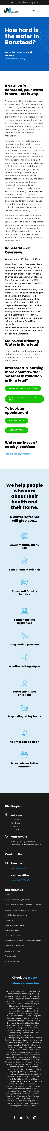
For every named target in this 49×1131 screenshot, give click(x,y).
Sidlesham (36, 1081)
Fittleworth (11, 1035)
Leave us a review (13, 951)
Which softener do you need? (17, 899)
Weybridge (35, 1101)
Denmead (11, 1021)
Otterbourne (10, 1062)
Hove (25, 1047)
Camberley (22, 1011)
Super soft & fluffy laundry (24, 592)
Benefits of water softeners (23, 388)
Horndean (10, 1047)
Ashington (9, 996)
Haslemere (37, 1040)
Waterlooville (22, 1096)
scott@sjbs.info (31, 2)
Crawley (35, 1018)
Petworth (29, 1064)
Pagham (29, 1062)
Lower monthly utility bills (24, 546)
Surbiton (21, 1089)
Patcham (37, 1062)
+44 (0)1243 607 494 (20, 880)
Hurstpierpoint (34, 1047)
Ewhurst (10, 1030)
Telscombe (21, 1091)
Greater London (35, 1037)
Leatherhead (24, 1052)
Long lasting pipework (24, 644)
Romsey (33, 1072)
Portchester (13, 1067)
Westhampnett (33, 1098)
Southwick (21, 1086)
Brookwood (13, 1008)
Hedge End (17, 1045)
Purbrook (20, 1069)
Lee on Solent (35, 1052)
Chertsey (26, 453)
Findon (25, 1033)
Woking (28, 1103)
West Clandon (33, 1096)
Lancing (8, 1052)
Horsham (18, 1047)
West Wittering (12, 1101)
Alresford (36, 991)
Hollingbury (34, 1045)
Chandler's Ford (14, 1013)
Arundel (35, 994)
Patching (10, 1064)
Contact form (16, 430)
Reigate (9, 453)
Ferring (18, 1033)
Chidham (9, 1016)
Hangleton (17, 1040)
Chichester (33, 1013)
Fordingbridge (33, 1035)
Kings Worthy (15, 1050)
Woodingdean (15, 1106)
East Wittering (30, 1025)
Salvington (20, 1076)
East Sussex (18, 1025)
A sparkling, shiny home (24, 716)
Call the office (16, 420)
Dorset (36, 1021)
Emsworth (28, 1028)
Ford (25, 1035)
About (7, 894)
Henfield (25, 1045)
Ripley (19, 1072)
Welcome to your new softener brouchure (23, 940)
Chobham (19, 1016)
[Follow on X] (28, 1117)
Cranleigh (27, 1018)
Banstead (18, 996)
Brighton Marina (15, 1006)
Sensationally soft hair (24, 569)
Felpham (11, 1033)
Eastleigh (19, 1028)
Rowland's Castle (23, 1074)
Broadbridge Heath (29, 1006)
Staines (29, 1086)
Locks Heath (28, 1055)
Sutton (35, 1089)
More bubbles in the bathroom (24, 765)
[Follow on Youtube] (21, 1117)
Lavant (15, 1052)
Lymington (19, 1057)
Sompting (20, 1084)
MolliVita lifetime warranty (16, 915)
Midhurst (16, 1059)
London (37, 1055)
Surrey (28, 1089)
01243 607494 (16, 2)
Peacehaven (20, 1064)
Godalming (9, 1037)
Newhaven (25, 1059)
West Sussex (21, 1098)
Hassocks (9, 1042)
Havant (17, 1042)
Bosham (30, 1001)
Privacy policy (11, 956)
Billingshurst (19, 999)
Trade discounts (12, 930)
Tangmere (12, 1091)
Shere (13, 1081)
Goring (17, 1037)
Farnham (35, 1030)
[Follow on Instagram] (35, 1117)
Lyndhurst (28, 1057)
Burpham (33, 1008)
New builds (9, 920)
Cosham (19, 1018)
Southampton (31, 1084)
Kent (7, 1050)
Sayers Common (32, 1076)
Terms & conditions (13, 961)
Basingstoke (37, 996)
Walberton (17, 1093)
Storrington (12, 1089)
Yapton (33, 1106)
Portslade (22, 1067)
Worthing (26, 1106)
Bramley (29, 1003)
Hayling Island (26, 1042)
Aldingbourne (26, 991)
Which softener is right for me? (22, 398)
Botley (36, 1001)
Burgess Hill (23, 1008)
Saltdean (10, 1076)
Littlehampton (17, 1055)
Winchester (11, 1103)
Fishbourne (33, 1033)
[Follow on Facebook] (14, 1117)
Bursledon (13, 1011)
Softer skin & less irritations (24, 693)
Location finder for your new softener (21, 910)
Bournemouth (10, 1003)
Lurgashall (10, 1057)
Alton (10, 994)
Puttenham (29, 1069)
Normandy (35, 1059)
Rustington (35, 1074)
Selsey (21, 1079)
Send (16, 1079)
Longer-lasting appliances (24, 621)
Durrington (11, 1023)
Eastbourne (21, 1023)
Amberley (17, 994)
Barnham (27, 996)
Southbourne (10, 1086)
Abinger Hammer (13, 991)
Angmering (26, 994)
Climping (36, 1016)
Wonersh (35, 1103)
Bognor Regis (20, 1001)
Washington (11, 1096)
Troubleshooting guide (14, 925)
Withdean (20, 1103)
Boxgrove (21, 1003)
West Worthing (24, 1101)
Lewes (8, 1055)
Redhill (17, 453)
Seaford (10, 1079)
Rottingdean (11, 1074)
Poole (36, 1064)
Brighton (37, 1003)
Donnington (20, 1021)
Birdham (28, 999)
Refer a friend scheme (14, 946)
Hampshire (27, 1040)
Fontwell (19, 1035)
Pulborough (10, 1069)
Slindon (12, 1084)
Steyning (36, 1086)
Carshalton (32, 1011)
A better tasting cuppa (24, 666)
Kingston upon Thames (31, 1050)
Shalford (28, 1079)
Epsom (36, 1028)
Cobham (10, 1018)
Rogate (25, 1072)
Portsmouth (32, 1067)
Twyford (30, 1091)
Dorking (30, 1021)
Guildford (8, 1040)
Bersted (10, 999)
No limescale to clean (24, 742)
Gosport (24, 1037)
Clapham (27, 1016)
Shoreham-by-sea (23, 1081)
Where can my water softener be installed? (23, 905)
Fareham (17, 1030)
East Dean (31, 1023)
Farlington (26, 1030)
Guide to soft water (13, 935)
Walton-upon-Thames (31, 1093)
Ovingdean (20, 1062)
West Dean (11, 1098)
